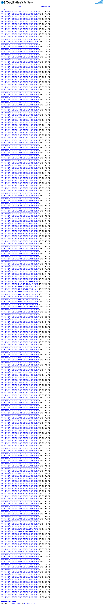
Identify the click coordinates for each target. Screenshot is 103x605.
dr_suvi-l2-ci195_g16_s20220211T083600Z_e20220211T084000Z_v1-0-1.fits (20, 223)
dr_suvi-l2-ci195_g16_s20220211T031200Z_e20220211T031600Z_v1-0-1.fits (20, 91)
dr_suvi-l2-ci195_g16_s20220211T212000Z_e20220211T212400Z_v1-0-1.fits (20, 533)
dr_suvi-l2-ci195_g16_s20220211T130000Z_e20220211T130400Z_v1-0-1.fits (20, 332)
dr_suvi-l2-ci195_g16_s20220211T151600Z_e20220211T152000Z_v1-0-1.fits (20, 389)
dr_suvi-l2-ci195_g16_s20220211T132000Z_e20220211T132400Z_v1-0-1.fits (20, 341)
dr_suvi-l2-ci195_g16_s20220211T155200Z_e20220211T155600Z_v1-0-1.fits (20, 404)
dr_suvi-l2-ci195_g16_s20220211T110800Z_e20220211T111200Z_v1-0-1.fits (19, 286)
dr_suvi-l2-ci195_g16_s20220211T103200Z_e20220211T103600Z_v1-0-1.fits (20, 271)
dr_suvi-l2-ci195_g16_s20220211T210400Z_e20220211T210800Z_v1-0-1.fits (20, 526)
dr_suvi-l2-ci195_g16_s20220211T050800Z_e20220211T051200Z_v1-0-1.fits (20, 137)
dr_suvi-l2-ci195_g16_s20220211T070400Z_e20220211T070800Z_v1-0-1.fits (20, 185)
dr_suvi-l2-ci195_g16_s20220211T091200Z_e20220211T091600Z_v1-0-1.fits (20, 238)
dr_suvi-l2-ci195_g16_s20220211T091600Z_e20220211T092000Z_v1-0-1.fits (20, 240)
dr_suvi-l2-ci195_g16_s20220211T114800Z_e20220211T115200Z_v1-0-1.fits (19, 303)
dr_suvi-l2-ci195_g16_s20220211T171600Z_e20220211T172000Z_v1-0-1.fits (20, 438)
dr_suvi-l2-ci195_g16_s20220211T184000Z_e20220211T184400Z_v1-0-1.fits (20, 473)
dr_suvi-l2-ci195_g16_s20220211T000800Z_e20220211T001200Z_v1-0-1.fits (20, 15)
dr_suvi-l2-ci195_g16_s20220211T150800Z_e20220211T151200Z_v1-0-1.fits (20, 385)
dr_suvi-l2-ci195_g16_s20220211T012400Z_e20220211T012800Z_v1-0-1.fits (20, 46)
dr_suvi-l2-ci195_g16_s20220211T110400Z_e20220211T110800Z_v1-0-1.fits (19, 284)
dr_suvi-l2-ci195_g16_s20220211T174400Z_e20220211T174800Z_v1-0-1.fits (20, 450)
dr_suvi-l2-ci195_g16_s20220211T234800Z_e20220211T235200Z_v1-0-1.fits (20, 594)
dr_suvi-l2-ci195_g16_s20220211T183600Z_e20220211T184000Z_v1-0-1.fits (20, 472)
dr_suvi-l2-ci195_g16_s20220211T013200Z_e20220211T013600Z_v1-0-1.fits (20, 49)
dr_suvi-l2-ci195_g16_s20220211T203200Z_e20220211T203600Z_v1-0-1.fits (20, 513)
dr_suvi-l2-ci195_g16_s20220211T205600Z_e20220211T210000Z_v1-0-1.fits (20, 523)
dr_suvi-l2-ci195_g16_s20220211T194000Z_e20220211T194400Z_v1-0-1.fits (20, 491)
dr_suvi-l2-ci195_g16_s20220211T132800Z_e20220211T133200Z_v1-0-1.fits (20, 344)
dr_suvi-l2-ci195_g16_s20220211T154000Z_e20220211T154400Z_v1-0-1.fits (20, 399)
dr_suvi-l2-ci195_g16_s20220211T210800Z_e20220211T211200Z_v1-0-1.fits (19, 528)
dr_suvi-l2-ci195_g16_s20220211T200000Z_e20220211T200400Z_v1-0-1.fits (20, 500)
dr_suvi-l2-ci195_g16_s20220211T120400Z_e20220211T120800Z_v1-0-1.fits (20, 309)
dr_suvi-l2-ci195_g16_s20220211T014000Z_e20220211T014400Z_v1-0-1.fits (20, 53)
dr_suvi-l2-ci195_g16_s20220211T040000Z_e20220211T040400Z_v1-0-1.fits (20, 111)
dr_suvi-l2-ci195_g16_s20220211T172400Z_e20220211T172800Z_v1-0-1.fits (20, 442)
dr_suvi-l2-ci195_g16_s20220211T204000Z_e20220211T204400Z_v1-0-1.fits (20, 516)
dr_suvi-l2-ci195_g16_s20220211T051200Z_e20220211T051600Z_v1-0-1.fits (20, 139)
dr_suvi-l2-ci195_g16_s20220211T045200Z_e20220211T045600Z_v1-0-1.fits (20, 132)
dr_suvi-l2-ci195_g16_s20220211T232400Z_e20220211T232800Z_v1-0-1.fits (20, 584)
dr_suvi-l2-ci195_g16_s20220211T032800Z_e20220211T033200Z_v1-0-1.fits (20, 97)
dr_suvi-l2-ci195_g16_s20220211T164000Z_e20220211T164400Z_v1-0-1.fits (20, 424)
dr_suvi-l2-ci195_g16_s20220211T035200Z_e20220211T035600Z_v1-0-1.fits (20, 107)
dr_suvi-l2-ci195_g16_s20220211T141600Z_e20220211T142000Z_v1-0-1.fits (20, 364)
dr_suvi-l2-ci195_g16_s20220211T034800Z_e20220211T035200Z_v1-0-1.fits (20, 106)
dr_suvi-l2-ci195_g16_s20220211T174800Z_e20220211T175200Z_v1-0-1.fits (20, 452)
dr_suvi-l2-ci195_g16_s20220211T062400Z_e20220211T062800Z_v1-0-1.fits (20, 169)
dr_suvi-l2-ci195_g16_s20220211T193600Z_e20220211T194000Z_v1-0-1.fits (20, 490)
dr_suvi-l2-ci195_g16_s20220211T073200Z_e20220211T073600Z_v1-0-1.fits (20, 197)
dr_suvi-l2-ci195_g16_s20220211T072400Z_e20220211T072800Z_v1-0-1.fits (20, 193)
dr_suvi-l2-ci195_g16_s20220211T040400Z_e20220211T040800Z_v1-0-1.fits (20, 112)
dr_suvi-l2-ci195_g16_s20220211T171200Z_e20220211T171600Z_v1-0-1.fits (20, 437)
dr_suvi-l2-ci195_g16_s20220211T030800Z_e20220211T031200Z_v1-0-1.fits (20, 89)
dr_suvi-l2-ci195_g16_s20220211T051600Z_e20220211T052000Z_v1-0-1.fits (20, 140)
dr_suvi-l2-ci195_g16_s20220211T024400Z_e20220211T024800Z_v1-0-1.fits (20, 79)
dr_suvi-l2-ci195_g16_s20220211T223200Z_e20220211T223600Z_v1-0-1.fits (20, 563)
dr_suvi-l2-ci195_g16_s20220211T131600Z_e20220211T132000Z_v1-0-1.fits (20, 339)
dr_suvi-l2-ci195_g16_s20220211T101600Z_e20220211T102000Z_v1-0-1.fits (20, 265)
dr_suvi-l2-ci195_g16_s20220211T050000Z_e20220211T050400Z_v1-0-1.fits (20, 134)
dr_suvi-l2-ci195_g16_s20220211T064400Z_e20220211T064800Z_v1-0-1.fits (20, 177)
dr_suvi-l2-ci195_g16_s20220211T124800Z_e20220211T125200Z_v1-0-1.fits (20, 327)
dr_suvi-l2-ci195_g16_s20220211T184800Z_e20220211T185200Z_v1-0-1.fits (20, 476)
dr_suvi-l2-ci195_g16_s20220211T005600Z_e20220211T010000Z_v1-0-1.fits (20, 34)
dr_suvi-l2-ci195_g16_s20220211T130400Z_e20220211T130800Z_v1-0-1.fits (20, 334)
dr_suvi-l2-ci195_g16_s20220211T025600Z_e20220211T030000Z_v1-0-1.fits (20, 84)
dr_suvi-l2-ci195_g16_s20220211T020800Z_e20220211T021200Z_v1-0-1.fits (20, 64)
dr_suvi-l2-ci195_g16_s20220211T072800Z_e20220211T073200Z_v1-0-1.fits (20, 195)
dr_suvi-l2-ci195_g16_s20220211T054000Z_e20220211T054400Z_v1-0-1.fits (20, 150)
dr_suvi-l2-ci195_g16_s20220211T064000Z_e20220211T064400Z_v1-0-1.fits (20, 175)
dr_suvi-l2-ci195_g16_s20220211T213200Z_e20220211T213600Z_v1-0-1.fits (20, 538)
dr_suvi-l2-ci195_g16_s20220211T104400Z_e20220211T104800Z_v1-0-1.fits (20, 276)
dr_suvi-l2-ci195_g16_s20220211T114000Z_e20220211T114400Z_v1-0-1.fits (19, 299)
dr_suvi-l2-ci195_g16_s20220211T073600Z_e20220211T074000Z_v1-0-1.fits (20, 198)
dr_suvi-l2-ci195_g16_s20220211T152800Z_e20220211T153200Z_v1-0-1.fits (20, 394)
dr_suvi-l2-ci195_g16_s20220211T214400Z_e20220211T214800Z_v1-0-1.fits (20, 543)
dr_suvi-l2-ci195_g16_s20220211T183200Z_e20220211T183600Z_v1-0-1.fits (20, 470)
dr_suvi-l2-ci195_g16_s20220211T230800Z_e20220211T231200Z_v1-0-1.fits (20, 578)
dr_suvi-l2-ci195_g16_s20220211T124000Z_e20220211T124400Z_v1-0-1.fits (20, 324)
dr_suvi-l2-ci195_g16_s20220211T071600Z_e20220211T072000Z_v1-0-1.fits (20, 190)
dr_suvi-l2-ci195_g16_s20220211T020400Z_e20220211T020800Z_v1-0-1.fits (20, 63)
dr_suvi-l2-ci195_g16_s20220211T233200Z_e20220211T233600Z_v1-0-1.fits (20, 587)
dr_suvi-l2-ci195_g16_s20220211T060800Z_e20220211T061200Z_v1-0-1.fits (20, 162)
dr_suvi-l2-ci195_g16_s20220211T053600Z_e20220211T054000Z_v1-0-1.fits (20, 149)
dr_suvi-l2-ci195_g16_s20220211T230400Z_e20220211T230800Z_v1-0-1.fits (20, 576)
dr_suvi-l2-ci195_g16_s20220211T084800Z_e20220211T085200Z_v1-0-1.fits (20, 228)
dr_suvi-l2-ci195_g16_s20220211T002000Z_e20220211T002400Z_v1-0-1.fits (20, 19)
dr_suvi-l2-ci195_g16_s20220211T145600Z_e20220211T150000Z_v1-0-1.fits (20, 380)
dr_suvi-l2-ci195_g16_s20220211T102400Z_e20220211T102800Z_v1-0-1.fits (20, 268)
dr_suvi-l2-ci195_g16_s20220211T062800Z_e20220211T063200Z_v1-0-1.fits (20, 170)
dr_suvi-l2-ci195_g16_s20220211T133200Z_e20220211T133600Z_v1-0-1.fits (20, 346)
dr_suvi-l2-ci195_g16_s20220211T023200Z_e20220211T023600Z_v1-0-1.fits (20, 74)
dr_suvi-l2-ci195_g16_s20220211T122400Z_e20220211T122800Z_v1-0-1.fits (20, 318)
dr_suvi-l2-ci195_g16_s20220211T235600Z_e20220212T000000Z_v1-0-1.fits (20, 597)
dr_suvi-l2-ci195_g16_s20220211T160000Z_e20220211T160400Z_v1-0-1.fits (20, 407)
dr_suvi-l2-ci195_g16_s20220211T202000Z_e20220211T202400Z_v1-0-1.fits (20, 508)
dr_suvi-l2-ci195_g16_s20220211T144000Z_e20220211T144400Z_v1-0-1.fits (20, 374)
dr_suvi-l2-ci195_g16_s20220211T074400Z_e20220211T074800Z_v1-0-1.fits (20, 202)
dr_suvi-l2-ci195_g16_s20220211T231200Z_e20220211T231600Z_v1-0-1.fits (20, 579)
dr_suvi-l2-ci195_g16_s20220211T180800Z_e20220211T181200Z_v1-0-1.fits (20, 460)
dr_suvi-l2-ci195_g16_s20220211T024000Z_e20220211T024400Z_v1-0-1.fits (20, 77)
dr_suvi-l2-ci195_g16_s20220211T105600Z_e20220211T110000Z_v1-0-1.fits (19, 281)
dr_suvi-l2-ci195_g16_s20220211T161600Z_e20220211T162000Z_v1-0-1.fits (20, 414)
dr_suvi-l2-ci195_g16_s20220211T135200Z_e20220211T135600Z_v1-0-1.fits (20, 354)
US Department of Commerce (15, 603)
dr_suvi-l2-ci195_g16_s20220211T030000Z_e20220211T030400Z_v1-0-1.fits (20, 86)
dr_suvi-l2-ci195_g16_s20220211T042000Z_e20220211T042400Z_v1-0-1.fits (20, 119)
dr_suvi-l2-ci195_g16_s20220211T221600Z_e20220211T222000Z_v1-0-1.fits (20, 556)
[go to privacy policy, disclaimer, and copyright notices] (98, 3)
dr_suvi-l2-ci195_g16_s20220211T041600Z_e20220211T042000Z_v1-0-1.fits (20, 117)
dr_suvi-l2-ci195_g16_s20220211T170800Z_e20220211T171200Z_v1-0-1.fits (20, 435)
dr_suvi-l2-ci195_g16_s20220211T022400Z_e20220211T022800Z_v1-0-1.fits (20, 71)
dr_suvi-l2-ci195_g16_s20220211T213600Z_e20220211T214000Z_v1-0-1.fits (20, 539)
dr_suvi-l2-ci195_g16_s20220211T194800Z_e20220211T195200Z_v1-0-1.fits (20, 495)
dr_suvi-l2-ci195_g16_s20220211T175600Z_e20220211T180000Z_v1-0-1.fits (20, 455)
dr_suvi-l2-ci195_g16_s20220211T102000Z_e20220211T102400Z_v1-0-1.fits (20, 266)
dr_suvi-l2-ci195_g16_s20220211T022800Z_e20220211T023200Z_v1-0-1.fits (20, 72)
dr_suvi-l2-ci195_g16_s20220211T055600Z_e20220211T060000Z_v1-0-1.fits (20, 157)
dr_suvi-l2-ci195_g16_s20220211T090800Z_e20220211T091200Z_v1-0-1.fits (20, 236)
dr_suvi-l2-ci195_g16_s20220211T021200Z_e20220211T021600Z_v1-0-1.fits (20, 66)
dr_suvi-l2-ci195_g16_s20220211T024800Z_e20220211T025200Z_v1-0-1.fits (20, 81)
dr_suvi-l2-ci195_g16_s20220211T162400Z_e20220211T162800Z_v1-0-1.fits (20, 417)
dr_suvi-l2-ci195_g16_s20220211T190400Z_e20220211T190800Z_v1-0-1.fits (20, 483)
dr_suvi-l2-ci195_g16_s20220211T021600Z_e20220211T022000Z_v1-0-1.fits (20, 67)
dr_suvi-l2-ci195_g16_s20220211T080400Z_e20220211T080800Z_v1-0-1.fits (20, 210)
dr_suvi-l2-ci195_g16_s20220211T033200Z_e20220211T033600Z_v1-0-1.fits (20, 99)
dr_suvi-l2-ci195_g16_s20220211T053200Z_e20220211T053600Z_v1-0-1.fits (20, 147)
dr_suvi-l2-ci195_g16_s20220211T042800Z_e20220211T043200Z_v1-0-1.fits (20, 122)
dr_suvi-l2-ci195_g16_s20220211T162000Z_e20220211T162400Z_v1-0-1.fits (20, 415)
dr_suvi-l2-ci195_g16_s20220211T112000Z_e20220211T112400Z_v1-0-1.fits (19, 291)
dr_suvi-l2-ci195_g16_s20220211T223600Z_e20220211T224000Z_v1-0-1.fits (20, 564)
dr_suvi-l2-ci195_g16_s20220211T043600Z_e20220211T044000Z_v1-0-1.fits (20, 125)
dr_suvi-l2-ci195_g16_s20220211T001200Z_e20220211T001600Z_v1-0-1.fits (20, 16)
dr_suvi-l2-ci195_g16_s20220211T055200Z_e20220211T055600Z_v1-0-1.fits (20, 155)
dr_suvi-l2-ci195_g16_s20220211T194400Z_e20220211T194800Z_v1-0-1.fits (20, 493)
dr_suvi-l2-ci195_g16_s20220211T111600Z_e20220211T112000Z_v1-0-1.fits (19, 289)
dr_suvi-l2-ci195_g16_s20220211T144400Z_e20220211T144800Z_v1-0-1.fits (20, 375)
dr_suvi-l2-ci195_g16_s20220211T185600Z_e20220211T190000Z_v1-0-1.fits (20, 480)
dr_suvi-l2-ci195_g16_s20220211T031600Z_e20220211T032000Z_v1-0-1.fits (20, 92)
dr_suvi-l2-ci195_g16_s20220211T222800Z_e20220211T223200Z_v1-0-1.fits (20, 561)
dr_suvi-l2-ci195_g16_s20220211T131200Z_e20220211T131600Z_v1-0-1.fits (20, 337)
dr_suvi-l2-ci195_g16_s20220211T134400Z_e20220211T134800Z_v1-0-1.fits (20, 351)
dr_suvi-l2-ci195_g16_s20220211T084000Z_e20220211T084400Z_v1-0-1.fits (20, 225)
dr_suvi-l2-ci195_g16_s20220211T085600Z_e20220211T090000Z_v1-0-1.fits (20, 231)
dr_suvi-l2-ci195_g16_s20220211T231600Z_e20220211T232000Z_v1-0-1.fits (20, 581)
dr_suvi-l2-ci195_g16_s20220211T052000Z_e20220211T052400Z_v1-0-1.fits (20, 142)
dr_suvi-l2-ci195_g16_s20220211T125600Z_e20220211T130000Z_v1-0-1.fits (20, 331)
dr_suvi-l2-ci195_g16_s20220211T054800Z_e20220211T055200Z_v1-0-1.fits (20, 154)
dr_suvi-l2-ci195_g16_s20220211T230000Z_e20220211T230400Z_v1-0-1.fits (20, 574)
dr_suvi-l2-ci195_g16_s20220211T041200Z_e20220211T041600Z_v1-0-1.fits (20, 116)
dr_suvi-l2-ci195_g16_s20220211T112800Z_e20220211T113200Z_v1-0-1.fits (19, 294)
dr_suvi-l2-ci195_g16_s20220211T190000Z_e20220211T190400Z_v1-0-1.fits (20, 481)
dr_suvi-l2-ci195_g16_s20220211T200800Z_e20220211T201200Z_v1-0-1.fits (20, 503)
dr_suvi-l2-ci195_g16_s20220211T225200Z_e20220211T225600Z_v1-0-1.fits (20, 571)
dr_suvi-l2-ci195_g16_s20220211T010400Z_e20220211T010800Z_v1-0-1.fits (20, 38)
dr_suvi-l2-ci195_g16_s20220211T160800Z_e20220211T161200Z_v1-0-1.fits (20, 410)
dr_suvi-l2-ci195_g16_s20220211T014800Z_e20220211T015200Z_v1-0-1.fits (20, 56)
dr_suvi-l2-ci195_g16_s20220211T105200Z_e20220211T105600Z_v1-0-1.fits (20, 279)
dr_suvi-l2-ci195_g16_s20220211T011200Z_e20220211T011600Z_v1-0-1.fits (19, 41)
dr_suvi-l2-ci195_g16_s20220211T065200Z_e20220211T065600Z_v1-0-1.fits (20, 180)
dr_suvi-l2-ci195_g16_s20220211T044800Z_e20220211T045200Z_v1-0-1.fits (20, 130)
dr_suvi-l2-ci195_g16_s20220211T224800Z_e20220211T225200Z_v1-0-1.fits (20, 569)
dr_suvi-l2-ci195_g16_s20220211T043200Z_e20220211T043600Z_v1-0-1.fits (20, 124)
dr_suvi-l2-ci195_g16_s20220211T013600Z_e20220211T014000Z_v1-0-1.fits (20, 51)
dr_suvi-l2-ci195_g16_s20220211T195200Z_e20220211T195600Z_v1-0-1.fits (20, 496)
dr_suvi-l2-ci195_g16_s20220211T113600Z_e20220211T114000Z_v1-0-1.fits (19, 298)
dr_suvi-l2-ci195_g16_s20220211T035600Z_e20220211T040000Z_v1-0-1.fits (20, 109)
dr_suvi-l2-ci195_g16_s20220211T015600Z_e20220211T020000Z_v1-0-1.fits (20, 59)
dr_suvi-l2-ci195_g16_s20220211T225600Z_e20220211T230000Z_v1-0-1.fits (20, 573)
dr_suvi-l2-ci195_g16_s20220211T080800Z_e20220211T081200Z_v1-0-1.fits (20, 212)
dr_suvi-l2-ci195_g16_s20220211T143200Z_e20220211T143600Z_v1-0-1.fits (20, 371)
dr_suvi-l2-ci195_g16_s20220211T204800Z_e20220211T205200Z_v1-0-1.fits (20, 520)
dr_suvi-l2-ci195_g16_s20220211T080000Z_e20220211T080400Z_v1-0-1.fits (20, 208)
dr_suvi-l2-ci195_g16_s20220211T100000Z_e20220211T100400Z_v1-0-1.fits (20, 258)
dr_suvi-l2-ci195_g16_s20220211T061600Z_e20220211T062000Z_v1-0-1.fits (20, 165)
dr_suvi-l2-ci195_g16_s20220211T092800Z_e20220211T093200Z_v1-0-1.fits (20, 245)
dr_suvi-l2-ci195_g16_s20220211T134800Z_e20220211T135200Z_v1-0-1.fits (20, 352)
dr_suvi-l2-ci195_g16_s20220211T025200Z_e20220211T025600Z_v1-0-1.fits (20, 82)
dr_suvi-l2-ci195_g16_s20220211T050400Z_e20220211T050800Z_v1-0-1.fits (20, 135)
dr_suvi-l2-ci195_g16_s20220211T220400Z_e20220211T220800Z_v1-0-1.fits (20, 551)
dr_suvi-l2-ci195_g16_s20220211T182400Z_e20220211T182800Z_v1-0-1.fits (20, 467)
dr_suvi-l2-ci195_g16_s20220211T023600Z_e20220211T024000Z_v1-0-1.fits (20, 76)
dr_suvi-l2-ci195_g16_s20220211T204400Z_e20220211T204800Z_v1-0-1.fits (20, 518)
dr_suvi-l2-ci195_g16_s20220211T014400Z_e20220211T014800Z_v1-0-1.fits (20, 54)
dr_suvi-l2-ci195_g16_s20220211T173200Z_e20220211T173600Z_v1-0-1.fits (20, 445)
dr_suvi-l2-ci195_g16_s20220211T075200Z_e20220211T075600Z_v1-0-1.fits (20, 205)
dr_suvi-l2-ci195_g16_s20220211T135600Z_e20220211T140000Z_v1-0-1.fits (20, 356)
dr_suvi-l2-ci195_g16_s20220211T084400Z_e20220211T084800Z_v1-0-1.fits (20, 226)
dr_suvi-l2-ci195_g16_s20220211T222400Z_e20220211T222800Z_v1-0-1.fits (20, 559)
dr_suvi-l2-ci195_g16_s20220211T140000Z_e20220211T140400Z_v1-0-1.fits (20, 357)
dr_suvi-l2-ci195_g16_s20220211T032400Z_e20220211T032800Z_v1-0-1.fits (20, 96)
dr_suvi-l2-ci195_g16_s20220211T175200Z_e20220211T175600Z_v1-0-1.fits (20, 453)
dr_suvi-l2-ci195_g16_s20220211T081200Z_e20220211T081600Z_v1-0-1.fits (20, 213)
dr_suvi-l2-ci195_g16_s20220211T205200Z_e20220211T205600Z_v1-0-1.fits (20, 521)
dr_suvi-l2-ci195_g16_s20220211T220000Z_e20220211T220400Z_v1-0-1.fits (20, 549)
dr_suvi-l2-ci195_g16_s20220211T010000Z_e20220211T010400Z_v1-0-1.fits (20, 36)
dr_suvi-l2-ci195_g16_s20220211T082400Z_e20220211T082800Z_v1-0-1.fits (20, 218)
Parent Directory (5, 10)
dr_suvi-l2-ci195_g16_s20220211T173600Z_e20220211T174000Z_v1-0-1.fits (20, 447)
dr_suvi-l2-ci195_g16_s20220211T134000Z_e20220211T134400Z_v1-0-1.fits (20, 349)
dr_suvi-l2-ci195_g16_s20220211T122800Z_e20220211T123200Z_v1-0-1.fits (20, 319)
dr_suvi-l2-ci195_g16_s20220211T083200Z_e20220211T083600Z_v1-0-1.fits (20, 221)
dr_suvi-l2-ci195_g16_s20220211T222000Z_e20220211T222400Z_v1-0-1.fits (20, 558)
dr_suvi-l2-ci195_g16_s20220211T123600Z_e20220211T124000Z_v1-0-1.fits (20, 322)
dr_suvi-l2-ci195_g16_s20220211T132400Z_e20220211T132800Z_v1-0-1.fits (20, 342)
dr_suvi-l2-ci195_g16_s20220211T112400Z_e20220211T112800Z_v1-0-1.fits (19, 293)
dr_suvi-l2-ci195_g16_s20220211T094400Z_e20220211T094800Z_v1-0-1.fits (20, 251)
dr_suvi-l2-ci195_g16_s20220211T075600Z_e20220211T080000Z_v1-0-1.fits (20, 207)
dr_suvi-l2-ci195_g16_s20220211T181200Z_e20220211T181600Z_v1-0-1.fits (20, 462)
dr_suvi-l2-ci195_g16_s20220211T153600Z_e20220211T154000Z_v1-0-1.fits (20, 397)
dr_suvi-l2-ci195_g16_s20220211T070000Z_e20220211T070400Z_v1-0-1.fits (20, 183)
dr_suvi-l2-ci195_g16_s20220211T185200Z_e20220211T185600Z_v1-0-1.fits (20, 478)
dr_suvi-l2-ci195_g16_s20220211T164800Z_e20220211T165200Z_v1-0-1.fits (20, 427)
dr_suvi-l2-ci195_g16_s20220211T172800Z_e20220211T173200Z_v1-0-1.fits (20, 443)
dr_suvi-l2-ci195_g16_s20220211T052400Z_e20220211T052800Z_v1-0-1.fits (20, 144)
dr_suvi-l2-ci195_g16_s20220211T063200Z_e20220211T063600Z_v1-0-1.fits (20, 172)
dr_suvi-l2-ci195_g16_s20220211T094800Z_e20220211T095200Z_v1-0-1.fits (20, 253)
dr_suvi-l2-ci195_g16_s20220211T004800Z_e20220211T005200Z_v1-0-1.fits (20, 31)
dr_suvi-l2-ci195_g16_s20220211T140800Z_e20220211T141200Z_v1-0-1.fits (20, 361)
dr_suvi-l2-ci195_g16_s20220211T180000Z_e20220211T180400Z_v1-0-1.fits (20, 457)
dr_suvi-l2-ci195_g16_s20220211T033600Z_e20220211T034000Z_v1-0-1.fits (20, 101)
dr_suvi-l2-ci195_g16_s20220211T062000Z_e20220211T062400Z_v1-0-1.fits (20, 167)
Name (19, 6)
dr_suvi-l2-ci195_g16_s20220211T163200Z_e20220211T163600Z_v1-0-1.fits (20, 420)
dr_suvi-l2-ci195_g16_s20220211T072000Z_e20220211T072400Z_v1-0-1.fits (20, 192)
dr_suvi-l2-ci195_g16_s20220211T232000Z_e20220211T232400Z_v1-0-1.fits (20, 582)
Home (2, 601)
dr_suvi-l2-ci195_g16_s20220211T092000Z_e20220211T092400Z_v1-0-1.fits (20, 241)
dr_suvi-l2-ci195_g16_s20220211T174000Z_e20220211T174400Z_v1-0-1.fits (20, 448)
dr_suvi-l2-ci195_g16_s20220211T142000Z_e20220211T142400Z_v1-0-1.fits (20, 366)
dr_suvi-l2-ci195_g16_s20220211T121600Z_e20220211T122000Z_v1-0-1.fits (20, 314)
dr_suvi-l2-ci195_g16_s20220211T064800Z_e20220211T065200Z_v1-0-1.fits (20, 178)
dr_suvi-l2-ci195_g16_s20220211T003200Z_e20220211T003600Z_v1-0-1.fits (20, 24)
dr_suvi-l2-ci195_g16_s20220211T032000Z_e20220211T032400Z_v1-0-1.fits (20, 94)
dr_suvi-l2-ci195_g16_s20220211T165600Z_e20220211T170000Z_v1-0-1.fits (20, 430)
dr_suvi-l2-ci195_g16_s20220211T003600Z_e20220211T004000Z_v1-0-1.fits (20, 26)
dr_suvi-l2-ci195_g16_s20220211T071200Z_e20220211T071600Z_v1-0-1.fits (20, 188)
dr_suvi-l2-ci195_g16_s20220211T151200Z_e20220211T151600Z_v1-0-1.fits (20, 387)
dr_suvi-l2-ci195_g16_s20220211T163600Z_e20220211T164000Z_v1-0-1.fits (20, 422)
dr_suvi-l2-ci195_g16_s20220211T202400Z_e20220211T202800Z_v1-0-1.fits (20, 510)
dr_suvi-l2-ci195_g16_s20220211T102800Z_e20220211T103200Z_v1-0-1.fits (20, 270)
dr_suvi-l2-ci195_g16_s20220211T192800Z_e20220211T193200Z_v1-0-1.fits (20, 486)
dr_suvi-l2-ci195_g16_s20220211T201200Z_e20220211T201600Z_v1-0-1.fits (20, 505)
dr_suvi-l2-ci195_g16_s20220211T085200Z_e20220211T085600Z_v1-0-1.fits (20, 230)
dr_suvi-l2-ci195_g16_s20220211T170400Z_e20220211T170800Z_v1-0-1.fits (20, 433)
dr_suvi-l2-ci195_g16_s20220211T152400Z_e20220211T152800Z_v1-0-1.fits (20, 392)
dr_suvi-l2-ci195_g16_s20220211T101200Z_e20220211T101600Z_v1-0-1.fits (20, 263)
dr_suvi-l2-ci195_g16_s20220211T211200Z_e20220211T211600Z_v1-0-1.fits (19, 529)
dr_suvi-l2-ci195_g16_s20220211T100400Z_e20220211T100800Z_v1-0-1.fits (20, 260)
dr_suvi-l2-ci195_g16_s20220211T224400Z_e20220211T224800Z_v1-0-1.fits (20, 568)
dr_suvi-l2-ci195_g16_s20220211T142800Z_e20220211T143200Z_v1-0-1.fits (20, 369)
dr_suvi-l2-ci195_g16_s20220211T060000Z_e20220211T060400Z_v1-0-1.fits (20, 159)
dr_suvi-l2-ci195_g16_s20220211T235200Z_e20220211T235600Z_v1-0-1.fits (20, 596)
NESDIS (29, 603)
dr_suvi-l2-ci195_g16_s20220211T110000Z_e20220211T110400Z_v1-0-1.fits (19, 283)
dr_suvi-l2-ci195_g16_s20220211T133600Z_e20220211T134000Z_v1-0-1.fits (20, 347)
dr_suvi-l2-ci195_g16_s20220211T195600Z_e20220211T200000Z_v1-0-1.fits (20, 498)
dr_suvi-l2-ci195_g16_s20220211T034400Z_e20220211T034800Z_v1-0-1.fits (20, 104)
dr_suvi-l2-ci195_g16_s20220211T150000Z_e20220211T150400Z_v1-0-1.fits (20, 382)
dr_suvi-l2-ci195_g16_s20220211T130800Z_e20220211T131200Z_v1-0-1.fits (20, 336)
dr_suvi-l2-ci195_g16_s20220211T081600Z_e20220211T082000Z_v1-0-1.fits (20, 215)
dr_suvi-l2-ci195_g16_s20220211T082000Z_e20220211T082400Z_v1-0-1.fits (20, 217)
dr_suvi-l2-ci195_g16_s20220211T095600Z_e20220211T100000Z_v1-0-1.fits (20, 256)
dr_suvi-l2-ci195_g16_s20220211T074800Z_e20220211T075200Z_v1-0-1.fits (20, 203)
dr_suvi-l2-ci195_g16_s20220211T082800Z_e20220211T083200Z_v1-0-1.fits (20, 220)
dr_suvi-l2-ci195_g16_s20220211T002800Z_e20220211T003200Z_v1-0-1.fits (20, 23)
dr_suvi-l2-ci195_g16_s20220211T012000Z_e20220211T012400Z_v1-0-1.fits (20, 44)
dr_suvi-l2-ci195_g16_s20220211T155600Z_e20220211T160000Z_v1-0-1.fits (20, 405)
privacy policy (7, 601)
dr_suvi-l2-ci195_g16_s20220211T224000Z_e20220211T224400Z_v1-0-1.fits (20, 566)
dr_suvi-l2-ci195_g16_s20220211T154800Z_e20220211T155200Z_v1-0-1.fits (20, 402)
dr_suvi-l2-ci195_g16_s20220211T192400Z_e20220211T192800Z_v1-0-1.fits (20, 485)
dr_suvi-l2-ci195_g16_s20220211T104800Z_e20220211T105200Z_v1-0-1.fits (20, 278)
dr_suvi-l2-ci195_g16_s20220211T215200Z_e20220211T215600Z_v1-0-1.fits (20, 546)
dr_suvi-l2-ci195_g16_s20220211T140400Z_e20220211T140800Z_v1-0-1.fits (20, 359)
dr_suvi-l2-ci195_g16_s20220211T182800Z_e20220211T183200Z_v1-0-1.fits (20, 468)
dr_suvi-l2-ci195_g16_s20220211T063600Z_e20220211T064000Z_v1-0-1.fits (20, 173)
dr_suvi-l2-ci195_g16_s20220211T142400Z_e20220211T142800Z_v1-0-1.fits (20, 367)
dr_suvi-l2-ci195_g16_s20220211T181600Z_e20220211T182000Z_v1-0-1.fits (20, 463)
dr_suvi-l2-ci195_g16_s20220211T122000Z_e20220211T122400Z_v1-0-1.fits (20, 316)
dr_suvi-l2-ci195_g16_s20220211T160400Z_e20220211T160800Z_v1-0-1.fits (20, 409)
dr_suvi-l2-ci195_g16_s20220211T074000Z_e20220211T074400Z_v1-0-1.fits (20, 200)
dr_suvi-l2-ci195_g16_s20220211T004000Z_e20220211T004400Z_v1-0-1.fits (20, 28)
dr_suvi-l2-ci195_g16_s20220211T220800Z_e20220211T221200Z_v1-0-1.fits (20, 553)
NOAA (24, 603)
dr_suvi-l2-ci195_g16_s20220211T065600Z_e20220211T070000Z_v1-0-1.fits (20, 182)
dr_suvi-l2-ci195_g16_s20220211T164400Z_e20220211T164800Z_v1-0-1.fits (20, 425)
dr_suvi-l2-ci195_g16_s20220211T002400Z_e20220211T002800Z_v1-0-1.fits (20, 21)
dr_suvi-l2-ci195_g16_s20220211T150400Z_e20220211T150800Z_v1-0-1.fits (20, 384)
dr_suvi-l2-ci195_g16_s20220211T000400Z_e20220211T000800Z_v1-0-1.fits (20, 13)
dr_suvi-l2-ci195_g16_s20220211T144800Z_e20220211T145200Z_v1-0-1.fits (20, 377)
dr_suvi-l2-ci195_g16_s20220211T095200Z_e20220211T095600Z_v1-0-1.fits (20, 255)
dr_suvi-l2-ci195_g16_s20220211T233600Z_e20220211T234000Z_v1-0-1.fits (20, 589)
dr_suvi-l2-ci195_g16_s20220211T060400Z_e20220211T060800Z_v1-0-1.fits (20, 160)
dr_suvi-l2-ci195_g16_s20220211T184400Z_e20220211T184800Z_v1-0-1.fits (20, 475)
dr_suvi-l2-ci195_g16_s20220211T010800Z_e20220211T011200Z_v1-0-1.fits (19, 39)
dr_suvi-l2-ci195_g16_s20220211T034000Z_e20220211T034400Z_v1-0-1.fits (20, 102)
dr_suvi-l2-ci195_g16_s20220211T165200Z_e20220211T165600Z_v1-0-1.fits (20, 428)
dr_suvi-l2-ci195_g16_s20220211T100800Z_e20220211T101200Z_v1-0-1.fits (20, 261)
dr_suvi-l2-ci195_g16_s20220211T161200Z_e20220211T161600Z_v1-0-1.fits (20, 412)
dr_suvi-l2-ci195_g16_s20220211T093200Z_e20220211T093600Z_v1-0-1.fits (20, 246)
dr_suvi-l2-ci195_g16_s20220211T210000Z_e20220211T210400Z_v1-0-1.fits (20, 525)
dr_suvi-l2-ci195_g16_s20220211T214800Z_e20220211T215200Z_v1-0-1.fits (20, 544)
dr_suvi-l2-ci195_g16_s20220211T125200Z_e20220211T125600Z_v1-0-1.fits (20, 329)
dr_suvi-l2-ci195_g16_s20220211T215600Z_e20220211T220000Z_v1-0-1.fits (20, 548)
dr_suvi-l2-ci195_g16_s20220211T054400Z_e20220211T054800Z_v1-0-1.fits (20, 152)
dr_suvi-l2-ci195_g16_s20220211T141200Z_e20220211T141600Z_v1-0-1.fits (20, 362)
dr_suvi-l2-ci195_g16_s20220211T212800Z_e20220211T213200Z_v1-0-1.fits (20, 536)
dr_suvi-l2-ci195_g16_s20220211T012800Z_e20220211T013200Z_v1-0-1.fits (20, 48)
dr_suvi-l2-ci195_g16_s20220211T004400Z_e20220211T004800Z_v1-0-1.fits (20, 29)
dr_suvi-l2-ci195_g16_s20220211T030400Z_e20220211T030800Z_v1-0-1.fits (20, 87)
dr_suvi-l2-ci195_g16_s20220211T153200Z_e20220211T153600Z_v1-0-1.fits (20, 395)
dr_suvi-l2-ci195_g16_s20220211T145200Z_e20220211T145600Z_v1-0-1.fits (20, 379)
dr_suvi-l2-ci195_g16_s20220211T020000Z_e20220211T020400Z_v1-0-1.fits (20, 61)
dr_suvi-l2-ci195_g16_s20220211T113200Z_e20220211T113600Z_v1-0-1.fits (19, 296)
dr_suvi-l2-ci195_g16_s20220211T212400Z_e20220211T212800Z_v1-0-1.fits (20, 534)
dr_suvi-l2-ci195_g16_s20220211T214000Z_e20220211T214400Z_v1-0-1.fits (20, 541)
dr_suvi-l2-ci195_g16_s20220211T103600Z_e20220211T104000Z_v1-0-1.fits (20, 273)
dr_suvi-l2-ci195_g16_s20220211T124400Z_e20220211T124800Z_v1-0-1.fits (20, 326)
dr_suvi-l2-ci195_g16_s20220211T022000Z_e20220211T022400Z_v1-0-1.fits (20, 69)
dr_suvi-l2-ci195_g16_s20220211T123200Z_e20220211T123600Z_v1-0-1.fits (20, 321)
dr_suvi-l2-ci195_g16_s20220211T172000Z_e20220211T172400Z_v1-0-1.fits (20, 440)
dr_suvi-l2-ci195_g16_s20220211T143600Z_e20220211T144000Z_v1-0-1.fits (20, 372)
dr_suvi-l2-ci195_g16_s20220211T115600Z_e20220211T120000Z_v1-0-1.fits (19, 306)
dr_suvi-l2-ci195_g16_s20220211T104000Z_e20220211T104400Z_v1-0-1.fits (20, 274)
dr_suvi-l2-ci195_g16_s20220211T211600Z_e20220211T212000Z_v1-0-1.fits (19, 531)
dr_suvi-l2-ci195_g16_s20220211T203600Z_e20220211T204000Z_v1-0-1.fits (20, 515)
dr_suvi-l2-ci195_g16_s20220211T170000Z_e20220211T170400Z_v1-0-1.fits (20, 432)
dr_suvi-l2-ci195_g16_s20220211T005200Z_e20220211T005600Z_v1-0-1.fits (20, 33)
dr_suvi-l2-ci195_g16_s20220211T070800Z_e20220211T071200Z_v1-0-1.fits (20, 187)
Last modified (43, 6)
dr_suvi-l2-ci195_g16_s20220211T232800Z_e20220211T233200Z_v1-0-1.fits (20, 586)
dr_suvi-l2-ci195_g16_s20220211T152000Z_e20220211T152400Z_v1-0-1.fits (20, 390)
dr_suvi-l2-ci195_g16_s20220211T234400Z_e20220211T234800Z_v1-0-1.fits (20, 592)
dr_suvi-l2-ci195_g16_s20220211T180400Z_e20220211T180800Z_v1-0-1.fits (20, 458)
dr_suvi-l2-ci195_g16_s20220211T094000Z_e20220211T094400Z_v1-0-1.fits (20, 250)
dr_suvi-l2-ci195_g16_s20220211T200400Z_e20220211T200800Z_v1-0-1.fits (20, 501)
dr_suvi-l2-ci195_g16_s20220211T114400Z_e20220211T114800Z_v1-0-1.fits (19, 301)
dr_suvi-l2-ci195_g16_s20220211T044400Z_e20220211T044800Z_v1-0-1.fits (20, 129)
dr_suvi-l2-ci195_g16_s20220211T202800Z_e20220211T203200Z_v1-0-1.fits (20, 511)
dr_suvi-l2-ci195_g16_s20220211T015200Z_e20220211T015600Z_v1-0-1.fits (20, 58)
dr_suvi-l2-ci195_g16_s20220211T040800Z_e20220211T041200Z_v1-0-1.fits (20, 114)
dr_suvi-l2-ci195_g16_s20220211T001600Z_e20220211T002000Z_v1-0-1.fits (20, 18)
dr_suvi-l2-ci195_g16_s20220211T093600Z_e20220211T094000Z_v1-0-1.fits (20, 248)
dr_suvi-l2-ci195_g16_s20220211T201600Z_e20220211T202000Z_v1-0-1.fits (20, 506)
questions (14, 601)
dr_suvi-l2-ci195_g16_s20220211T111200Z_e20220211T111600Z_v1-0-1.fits (19, 288)
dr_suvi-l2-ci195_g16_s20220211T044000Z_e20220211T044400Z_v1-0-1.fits (20, 127)
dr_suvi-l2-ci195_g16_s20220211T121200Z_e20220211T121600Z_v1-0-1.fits (20, 313)
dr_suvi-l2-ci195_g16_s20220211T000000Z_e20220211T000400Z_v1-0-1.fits (20, 11)
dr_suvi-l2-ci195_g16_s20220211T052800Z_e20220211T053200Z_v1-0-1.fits (20, 145)
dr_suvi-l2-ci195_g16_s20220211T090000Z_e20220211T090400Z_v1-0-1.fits (20, 233)
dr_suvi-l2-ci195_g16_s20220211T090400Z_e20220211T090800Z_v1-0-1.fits (20, 235)
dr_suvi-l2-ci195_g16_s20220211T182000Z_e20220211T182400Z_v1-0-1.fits (20, 465)
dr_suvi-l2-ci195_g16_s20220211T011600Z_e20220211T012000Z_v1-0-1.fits (19, 43)
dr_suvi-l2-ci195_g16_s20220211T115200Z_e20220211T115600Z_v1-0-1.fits (19, 304)
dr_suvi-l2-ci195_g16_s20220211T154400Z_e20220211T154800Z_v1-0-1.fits (20, 400)
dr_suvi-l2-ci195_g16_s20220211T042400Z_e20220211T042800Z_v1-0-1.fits (20, 120)
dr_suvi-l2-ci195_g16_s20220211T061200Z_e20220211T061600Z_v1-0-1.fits (20, 164)
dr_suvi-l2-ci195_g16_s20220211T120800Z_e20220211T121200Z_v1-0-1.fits (20, 311)
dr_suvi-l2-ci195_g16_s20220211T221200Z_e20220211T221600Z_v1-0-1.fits (20, 554)
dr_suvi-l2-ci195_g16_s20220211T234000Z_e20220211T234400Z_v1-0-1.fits (20, 591)
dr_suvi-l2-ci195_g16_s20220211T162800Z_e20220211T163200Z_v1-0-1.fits (20, 419)
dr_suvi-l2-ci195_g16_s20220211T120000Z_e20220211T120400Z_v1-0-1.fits (20, 308)
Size (49, 6)
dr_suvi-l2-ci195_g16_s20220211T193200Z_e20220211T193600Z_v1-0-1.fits (20, 488)
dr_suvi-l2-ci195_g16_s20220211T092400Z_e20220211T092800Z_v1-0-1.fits (20, 243)
